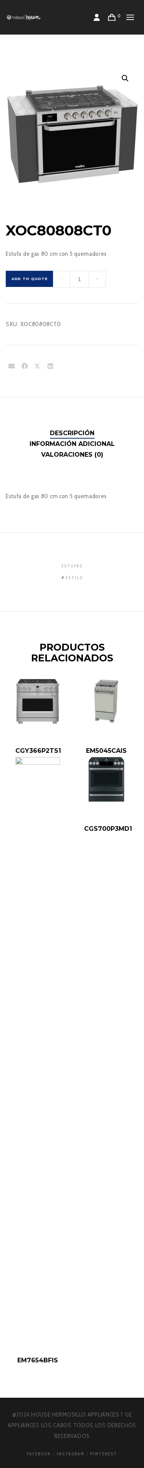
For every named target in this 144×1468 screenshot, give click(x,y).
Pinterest (103, 1453)
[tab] (72, 433)
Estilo (74, 577)
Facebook (39, 1453)
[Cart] (112, 17)
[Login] (97, 17)
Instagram (70, 1453)
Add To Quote (29, 279)
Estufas (72, 565)
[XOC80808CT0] (11, 366)
